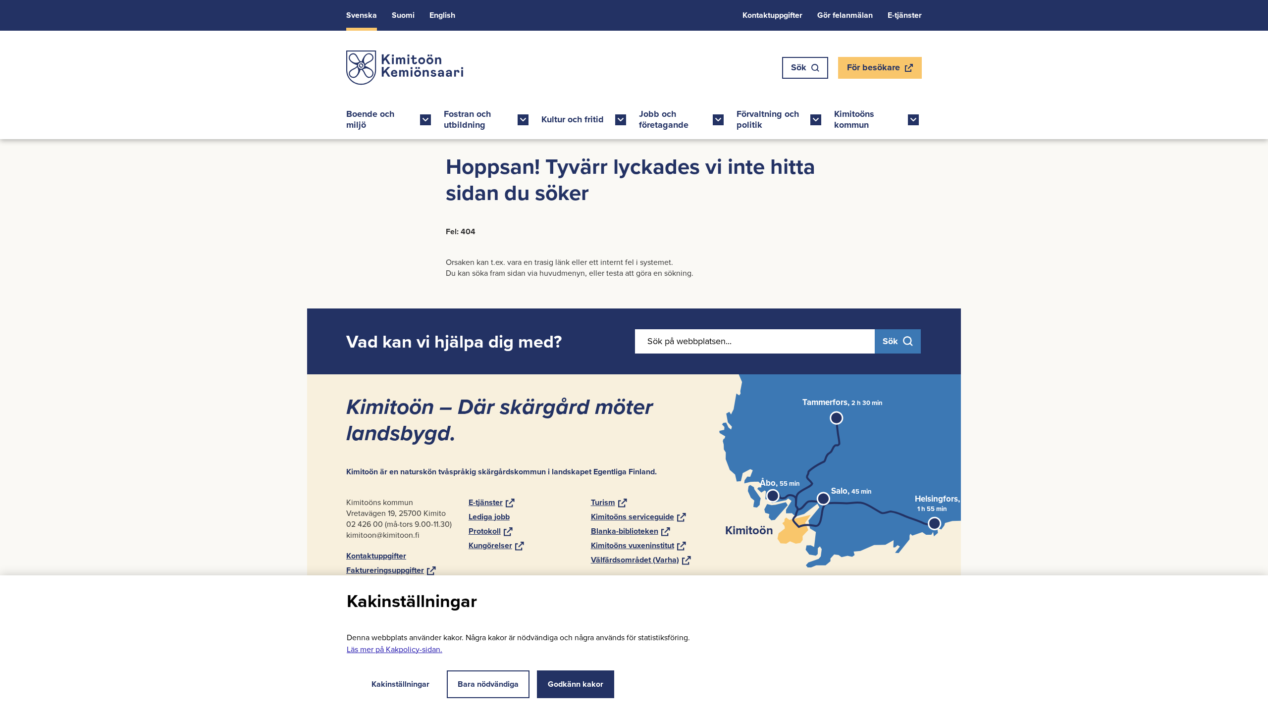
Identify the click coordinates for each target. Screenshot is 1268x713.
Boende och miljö (370, 119)
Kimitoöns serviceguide (638, 516)
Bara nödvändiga (488, 684)
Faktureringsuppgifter (391, 570)
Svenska (361, 15)
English (442, 15)
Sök (798, 67)
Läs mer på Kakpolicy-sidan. (394, 649)
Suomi (403, 15)
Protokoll (491, 531)
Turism (609, 502)
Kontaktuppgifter (772, 15)
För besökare (873, 70)
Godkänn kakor (575, 684)
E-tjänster (905, 15)
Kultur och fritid (572, 119)
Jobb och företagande (663, 119)
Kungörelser (496, 545)
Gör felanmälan (845, 15)
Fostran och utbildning (467, 119)
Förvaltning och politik (768, 119)
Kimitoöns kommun (854, 119)
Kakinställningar (400, 684)
